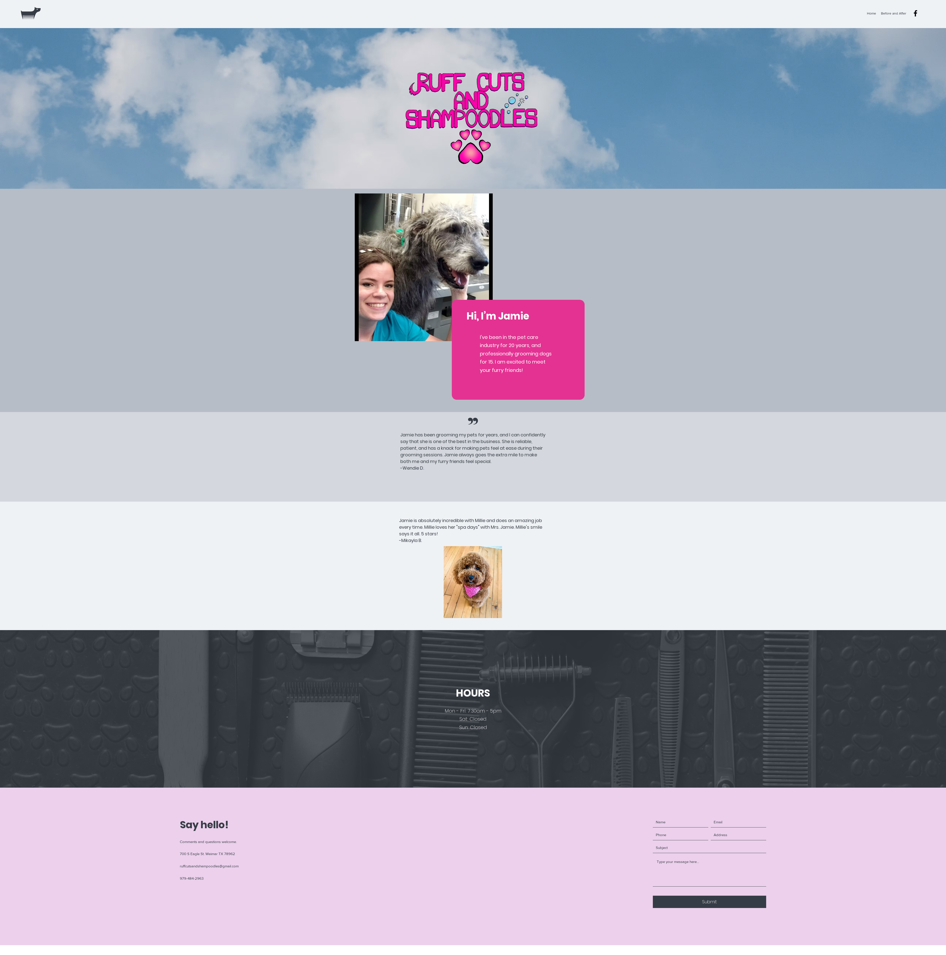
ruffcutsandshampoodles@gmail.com (209, 866)
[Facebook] (915, 13)
